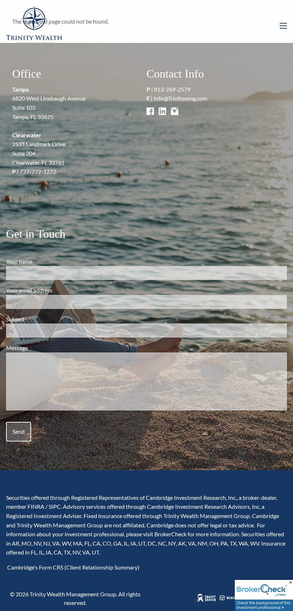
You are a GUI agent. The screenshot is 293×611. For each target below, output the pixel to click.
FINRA (36, 506)
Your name (45, 261)
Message (42, 347)
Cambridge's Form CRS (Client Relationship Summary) (72, 567)
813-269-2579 (172, 89)
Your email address (55, 290)
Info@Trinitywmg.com (180, 98)
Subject (41, 319)
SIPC (55, 506)
